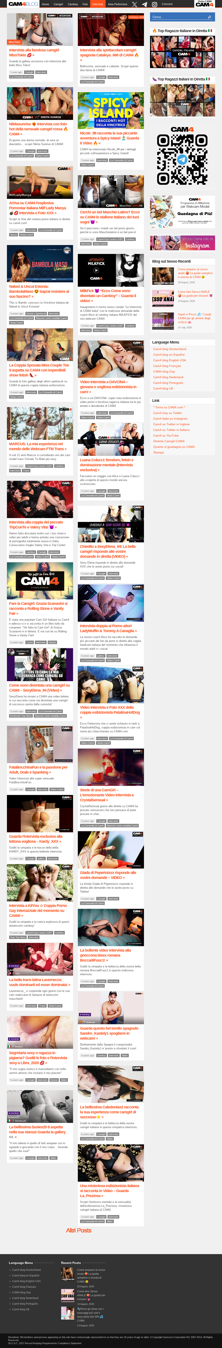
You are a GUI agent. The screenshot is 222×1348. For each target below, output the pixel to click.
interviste (41, 72)
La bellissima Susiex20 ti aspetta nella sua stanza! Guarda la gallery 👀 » (37, 1132)
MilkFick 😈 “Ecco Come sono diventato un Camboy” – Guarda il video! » (108, 296)
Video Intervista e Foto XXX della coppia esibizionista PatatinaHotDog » (110, 712)
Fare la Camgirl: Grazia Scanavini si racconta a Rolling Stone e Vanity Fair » (38, 608)
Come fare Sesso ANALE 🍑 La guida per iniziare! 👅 (195, 293)
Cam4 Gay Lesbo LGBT (110, 239)
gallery (100, 655)
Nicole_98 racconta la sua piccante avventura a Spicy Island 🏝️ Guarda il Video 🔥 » (109, 138)
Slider (125, 1055)
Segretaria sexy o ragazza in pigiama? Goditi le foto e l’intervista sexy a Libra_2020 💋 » (38, 1058)
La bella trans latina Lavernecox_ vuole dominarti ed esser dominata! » (39, 982)
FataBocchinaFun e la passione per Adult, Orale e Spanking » (38, 769)
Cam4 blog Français (167, 366)
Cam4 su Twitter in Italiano (171, 430)
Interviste (98, 4)
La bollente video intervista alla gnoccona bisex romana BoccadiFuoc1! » (105, 955)
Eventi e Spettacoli (36, 313)
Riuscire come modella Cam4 (51, 318)
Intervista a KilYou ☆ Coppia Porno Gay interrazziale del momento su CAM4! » (38, 910)
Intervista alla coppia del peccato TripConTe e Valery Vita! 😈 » (36, 524)
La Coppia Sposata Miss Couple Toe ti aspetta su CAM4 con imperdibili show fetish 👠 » (39, 370)
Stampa (158, 452)
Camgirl (58, 4)
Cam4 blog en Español (168, 354)
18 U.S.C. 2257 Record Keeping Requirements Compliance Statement (44, 1343)
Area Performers (117, 4)
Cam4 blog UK (163, 388)
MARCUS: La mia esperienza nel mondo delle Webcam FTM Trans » (38, 446)
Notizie (52, 642)
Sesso (13, 234)
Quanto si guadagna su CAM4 (174, 446)
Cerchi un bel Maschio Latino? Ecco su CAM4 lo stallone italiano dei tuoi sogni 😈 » (110, 217)
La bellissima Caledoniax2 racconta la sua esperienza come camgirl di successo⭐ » (109, 1112)
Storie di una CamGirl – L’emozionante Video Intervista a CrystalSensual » (107, 795)
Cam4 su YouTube (166, 435)
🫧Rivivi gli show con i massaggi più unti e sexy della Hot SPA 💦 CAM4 (90, 1314)
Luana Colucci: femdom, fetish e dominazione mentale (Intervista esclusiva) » (106, 465)
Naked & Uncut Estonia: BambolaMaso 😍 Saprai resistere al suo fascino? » (39, 291)
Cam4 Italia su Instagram (170, 418)
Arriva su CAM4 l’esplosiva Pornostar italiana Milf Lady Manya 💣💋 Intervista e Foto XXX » (37, 208)
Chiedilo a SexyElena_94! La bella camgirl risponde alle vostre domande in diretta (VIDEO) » (107, 551)
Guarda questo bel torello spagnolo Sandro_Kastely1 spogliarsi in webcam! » (109, 1033)
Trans (26, 470)
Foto (85, 4)
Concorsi (167, 4)
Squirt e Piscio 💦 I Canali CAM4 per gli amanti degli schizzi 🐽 (194, 318)
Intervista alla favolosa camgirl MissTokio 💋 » (34, 52)
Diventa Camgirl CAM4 (168, 441)
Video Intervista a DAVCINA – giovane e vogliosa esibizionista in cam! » (108, 387)
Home (45, 4)
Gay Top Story (18, 937)
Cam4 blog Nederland (168, 377)
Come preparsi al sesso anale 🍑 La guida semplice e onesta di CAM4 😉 (195, 273)
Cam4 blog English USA (169, 360)
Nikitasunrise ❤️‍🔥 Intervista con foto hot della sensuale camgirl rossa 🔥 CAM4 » (38, 129)
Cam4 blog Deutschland (169, 349)
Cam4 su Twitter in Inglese (171, 424)
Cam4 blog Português (168, 382)
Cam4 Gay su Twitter (167, 413)
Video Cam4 (87, 165)
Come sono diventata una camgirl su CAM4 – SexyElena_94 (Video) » (39, 687)
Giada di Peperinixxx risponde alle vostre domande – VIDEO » (108, 875)
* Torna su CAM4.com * (169, 407)
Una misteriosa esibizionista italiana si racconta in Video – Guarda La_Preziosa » (109, 1191)
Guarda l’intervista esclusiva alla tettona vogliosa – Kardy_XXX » (35, 839)
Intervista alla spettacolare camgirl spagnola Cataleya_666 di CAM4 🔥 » (109, 55)
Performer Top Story (21, 716)
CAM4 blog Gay (164, 371)
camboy (73, 4)
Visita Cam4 (42, 155)
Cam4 (29, 642)
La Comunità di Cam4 (21, 76)
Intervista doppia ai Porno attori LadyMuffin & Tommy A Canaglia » (108, 628)
